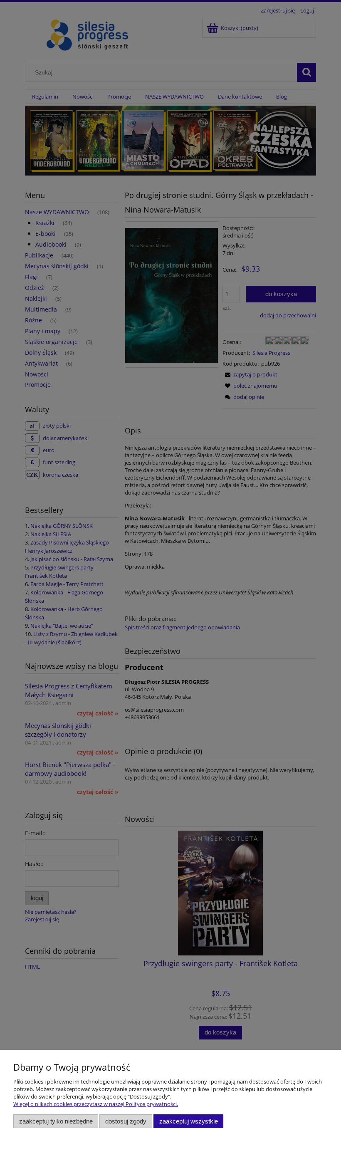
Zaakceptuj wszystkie (188, 1121)
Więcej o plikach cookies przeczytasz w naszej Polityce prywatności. (95, 1104)
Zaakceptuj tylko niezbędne (56, 1121)
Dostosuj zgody (125, 1121)
